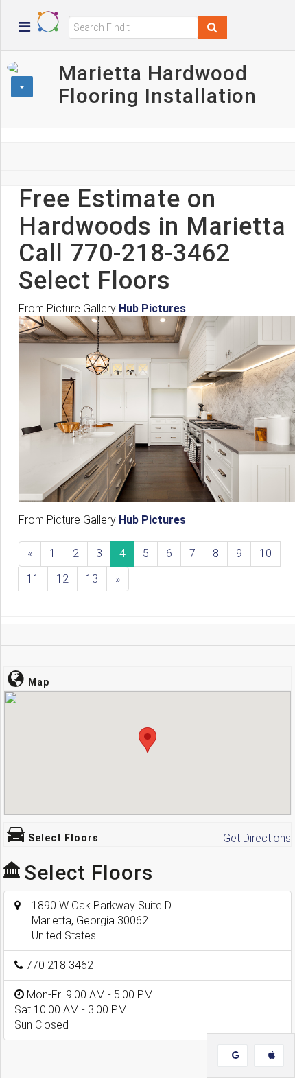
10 (265, 553)
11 (33, 578)
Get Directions (257, 838)
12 (62, 578)
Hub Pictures (152, 308)
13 (92, 578)
